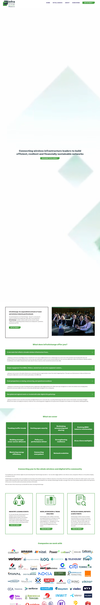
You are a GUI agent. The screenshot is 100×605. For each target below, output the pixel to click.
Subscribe (76, 2)
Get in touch (14, 327)
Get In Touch (88, 2)
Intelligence (57, 2)
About (67, 2)
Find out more (14, 525)
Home (48, 2)
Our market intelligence (49, 158)
